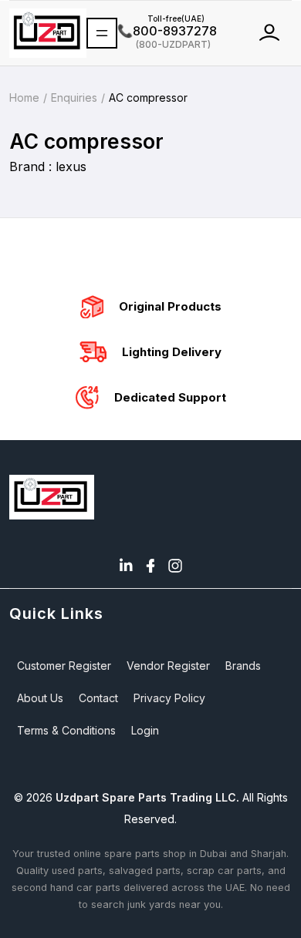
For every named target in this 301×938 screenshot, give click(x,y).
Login (145, 730)
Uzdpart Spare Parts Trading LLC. (147, 797)
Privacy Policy (169, 697)
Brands (243, 665)
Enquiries (74, 97)
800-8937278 (167, 31)
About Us (40, 697)
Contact (98, 697)
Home (24, 97)
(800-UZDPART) (164, 43)
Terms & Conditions (66, 730)
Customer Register (64, 665)
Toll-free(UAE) (161, 18)
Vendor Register (168, 665)
